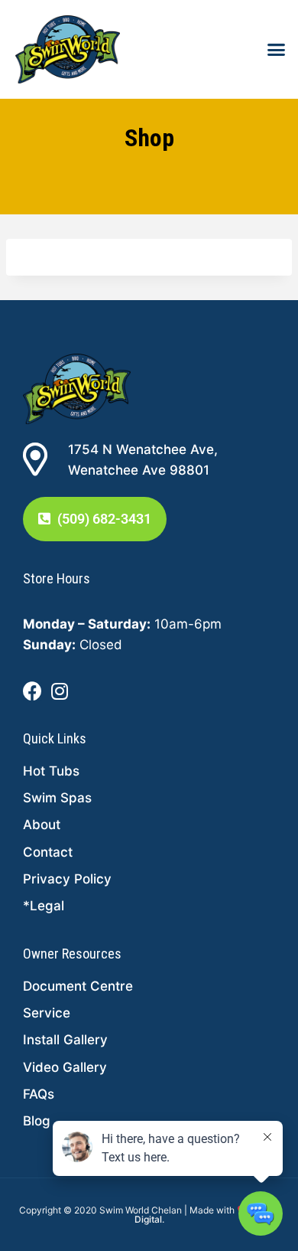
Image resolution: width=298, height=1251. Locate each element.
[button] (276, 49)
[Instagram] (59, 691)
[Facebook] (32, 691)
